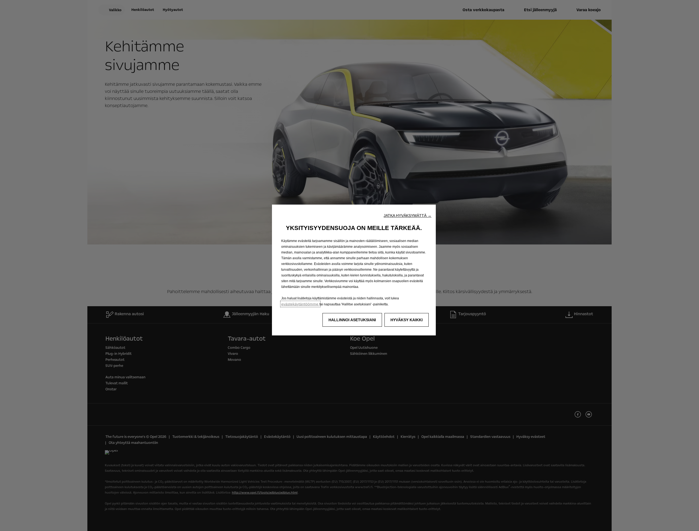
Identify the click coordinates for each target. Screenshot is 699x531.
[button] (407, 215)
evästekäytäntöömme (300, 304)
